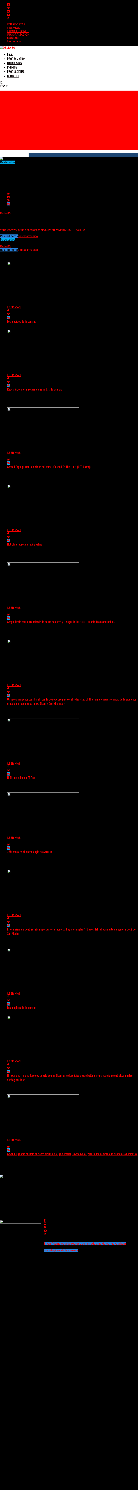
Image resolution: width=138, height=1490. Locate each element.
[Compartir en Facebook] (8, 190)
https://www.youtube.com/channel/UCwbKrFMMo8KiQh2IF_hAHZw (42, 230)
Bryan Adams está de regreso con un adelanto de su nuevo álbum (85, 1243)
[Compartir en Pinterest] (8, 197)
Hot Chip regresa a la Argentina (24, 544)
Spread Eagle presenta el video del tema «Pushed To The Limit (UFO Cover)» (49, 467)
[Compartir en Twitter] (8, 193)
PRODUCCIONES (18, 31)
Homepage (14, 41)
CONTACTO (14, 38)
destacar (23, 236)
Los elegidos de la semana (21, 321)
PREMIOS (13, 28)
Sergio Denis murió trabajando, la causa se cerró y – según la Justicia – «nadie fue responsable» (61, 622)
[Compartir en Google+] (8, 200)
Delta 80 (5, 213)
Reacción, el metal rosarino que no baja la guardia (34, 389)
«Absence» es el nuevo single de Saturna (29, 852)
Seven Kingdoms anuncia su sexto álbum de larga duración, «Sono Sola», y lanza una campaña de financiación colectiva (72, 1154)
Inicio (10, 54)
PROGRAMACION (18, 34)
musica (33, 236)
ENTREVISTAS (16, 24)
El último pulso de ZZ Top (21, 778)
